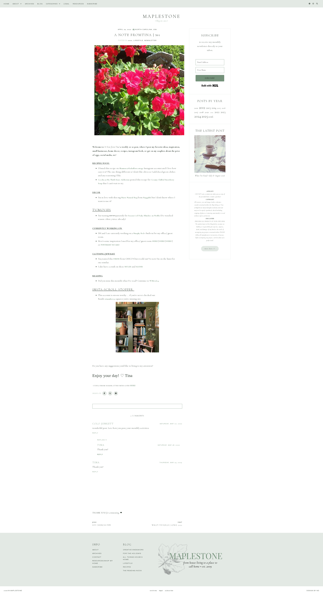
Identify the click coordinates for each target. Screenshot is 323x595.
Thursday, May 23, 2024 (170, 462)
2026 (210, 116)
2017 (196, 112)
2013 (208, 108)
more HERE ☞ (210, 249)
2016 (223, 108)
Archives (29, 4)
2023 (223, 112)
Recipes (127, 567)
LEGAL (67, 4)
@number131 (110, 299)
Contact (96, 557)
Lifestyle (138, 40)
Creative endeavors (133, 550)
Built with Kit (209, 85)
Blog (40, 4)
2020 (207, 112)
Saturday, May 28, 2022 (169, 445)
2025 (204, 116)
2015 (219, 108)
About (16, 4)
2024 (197, 116)
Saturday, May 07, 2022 (171, 424)
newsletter (150, 40)
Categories (52, 4)
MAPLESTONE (161, 16)
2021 (211, 112)
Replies (101, 440)
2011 (196, 108)
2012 (202, 107)
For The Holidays (132, 553)
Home (6, 4)
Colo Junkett (103, 423)
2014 (214, 108)
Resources (78, 4)
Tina (100, 445)
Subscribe (92, 4)
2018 (201, 112)
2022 (130, 40)
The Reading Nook (132, 570)
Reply (95, 433)
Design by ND (313, 590)
